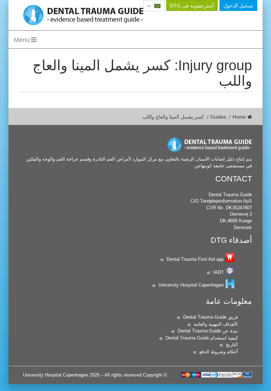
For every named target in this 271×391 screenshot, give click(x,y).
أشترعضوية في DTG (192, 5)
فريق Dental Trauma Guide (210, 317)
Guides (218, 117)
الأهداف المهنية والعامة (216, 324)
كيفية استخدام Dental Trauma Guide (201, 338)
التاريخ (232, 344)
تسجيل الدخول (238, 5)
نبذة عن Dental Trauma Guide (207, 330)
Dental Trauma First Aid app (195, 259)
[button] (153, 5)
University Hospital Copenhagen (191, 285)
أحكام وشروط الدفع (218, 351)
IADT (218, 272)
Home (240, 117)
